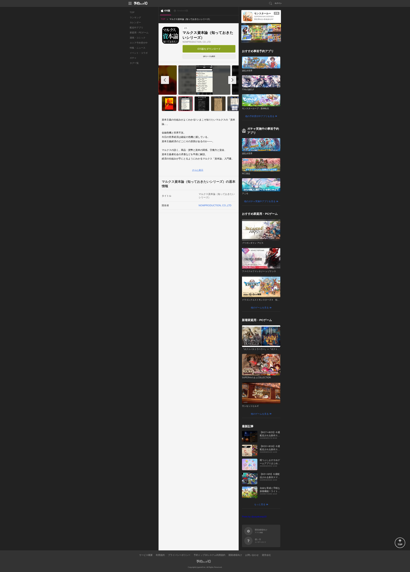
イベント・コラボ (139, 53)
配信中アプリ (136, 27)
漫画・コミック (137, 37)
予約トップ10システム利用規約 (209, 555)
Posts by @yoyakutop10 (254, 516)
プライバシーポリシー (179, 555)
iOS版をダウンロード (209, 48)
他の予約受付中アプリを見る (259, 116)
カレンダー (135, 22)
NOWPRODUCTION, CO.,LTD (197, 42)
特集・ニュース (137, 47)
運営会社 (266, 555)
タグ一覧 (134, 63)
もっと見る (259, 504)
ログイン (278, 3)
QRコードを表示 (209, 56)
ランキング (135, 17)
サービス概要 (146, 555)
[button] (232, 80)
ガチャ (133, 58)
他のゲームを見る (260, 307)
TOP (132, 12)
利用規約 (160, 555)
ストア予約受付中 (139, 43)
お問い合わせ (252, 555)
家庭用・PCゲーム (139, 32)
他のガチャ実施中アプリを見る (259, 201)
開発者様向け (235, 555)
